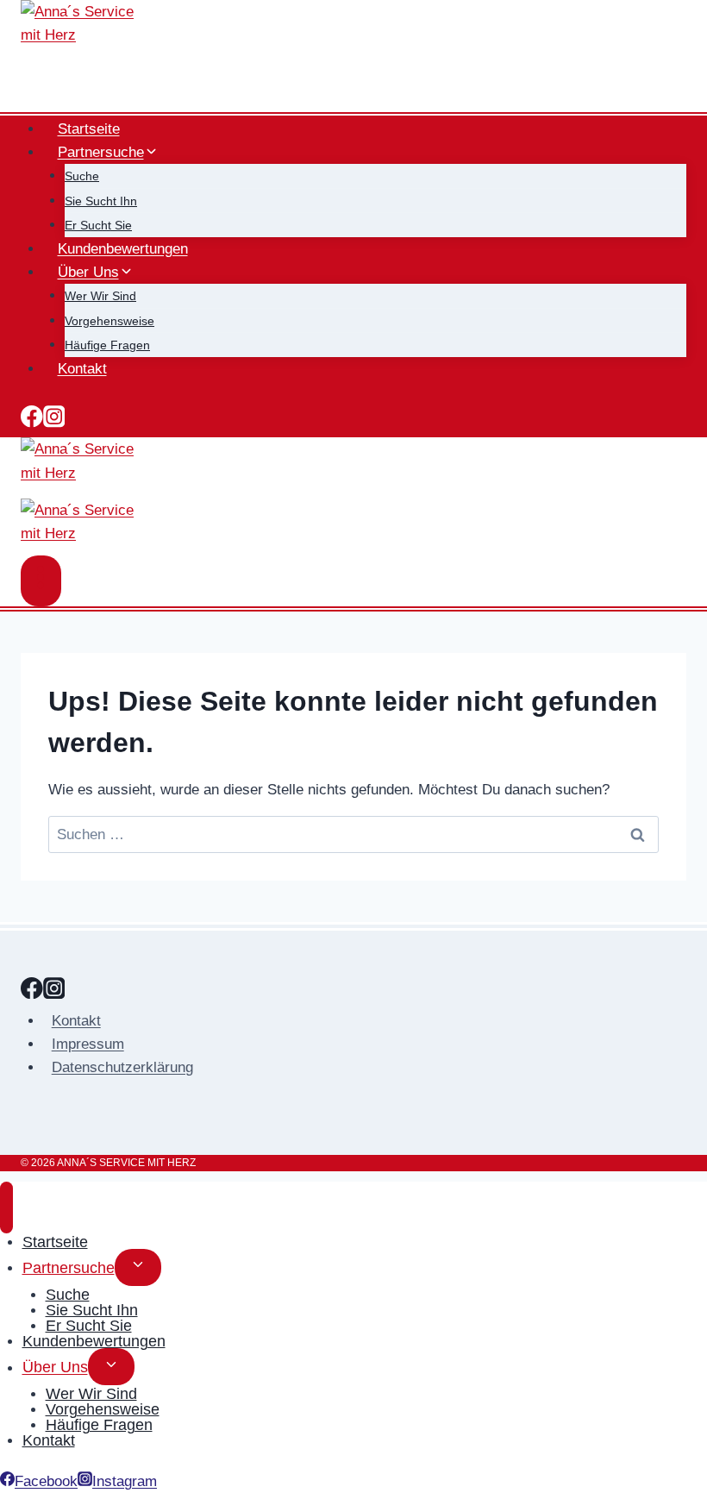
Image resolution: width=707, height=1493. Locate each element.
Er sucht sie (98, 225)
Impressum (88, 1044)
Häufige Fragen (107, 345)
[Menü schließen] (6, 1207)
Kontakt (82, 369)
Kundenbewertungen (123, 249)
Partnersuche (68, 1267)
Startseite (89, 129)
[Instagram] (54, 420)
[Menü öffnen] (41, 580)
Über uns (55, 1367)
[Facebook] (32, 420)
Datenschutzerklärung (122, 1067)
